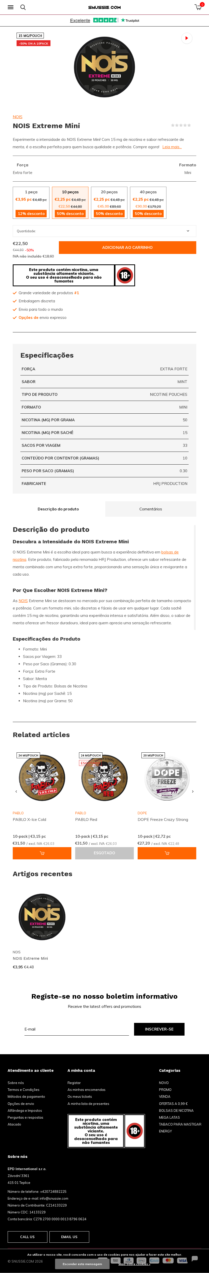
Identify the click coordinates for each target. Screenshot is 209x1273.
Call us (27, 1237)
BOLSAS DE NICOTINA (176, 1110)
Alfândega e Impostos (25, 1110)
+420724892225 (53, 1191)
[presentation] (16, 792)
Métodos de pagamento (26, 1096)
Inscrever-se (159, 1029)
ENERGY (165, 1131)
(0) (194, 125)
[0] (197, 7)
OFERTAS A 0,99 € (173, 1104)
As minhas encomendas (87, 1090)
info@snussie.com (54, 1198)
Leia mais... (172, 146)
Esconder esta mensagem (82, 1264)
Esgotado (104, 853)
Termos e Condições (24, 1090)
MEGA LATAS (169, 1117)
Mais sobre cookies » (134, 1264)
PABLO (80, 813)
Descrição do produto (58, 509)
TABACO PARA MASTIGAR (180, 1124)
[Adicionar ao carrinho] (42, 853)
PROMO (165, 1090)
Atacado (14, 1124)
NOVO (164, 1083)
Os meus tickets (80, 1096)
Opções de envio (21, 1104)
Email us (69, 1237)
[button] (11, 7)
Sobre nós (16, 1083)
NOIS (17, 116)
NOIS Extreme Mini (30, 958)
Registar (74, 1083)
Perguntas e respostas (25, 1117)
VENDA (165, 1096)
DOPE (142, 813)
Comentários (150, 509)
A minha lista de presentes (88, 1104)
